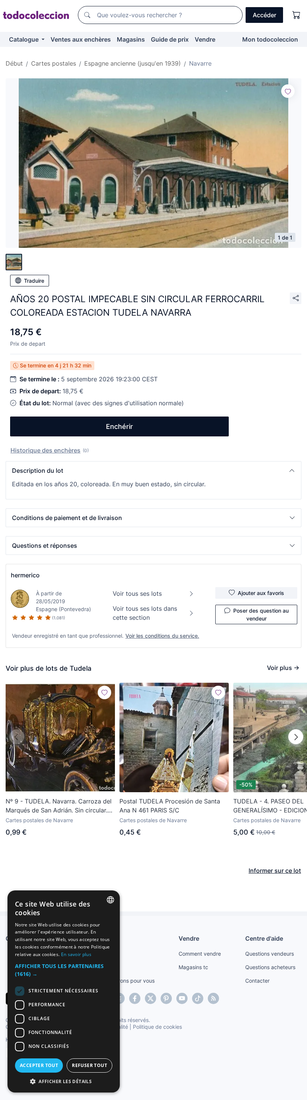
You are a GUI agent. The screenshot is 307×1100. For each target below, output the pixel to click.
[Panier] (296, 15)
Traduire (34, 280)
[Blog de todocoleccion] (213, 998)
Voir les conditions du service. (162, 635)
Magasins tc (193, 967)
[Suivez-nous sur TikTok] (197, 998)
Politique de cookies (157, 1027)
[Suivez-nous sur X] (150, 998)
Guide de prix (170, 39)
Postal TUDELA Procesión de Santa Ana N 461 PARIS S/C (169, 805)
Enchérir (119, 426)
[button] (153, 470)
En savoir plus (76, 954)
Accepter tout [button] (39, 1065)
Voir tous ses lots (137, 593)
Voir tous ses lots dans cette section (145, 613)
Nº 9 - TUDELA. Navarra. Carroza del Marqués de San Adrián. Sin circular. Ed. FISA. (59, 806)
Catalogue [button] (24, 39)
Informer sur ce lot (275, 870)
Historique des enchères (45, 450)
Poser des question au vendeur (261, 614)
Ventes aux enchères (81, 39)
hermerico (25, 575)
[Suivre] (288, 91)
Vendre (205, 39)
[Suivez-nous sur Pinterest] (166, 998)
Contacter (257, 980)
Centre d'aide (264, 938)
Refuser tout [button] (89, 1065)
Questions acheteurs (270, 967)
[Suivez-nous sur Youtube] (182, 998)
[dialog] (63, 991)
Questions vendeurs (269, 953)
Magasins (131, 39)
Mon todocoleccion (270, 39)
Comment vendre (200, 953)
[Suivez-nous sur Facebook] (134, 998)
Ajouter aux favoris (261, 593)
